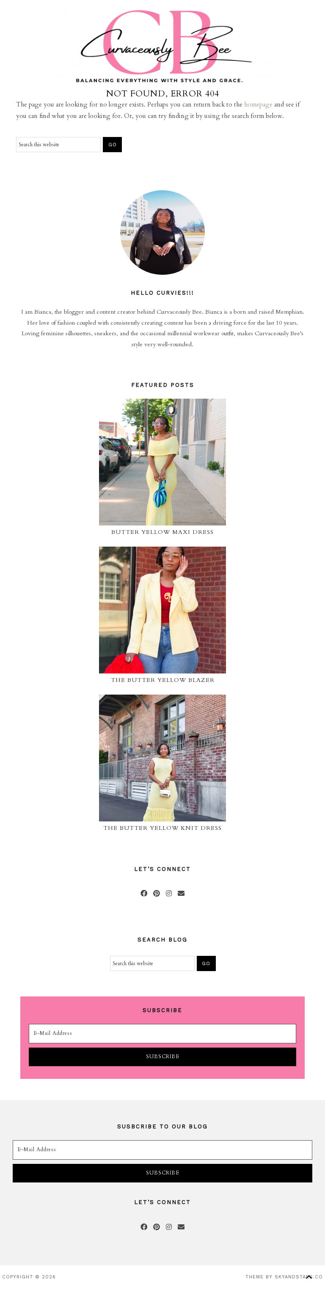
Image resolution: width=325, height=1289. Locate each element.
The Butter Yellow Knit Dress (162, 828)
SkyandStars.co (299, 1277)
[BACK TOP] (308, 1277)
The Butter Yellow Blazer (163, 680)
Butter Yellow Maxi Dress (162, 532)
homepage (258, 104)
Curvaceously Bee (162, 46)
